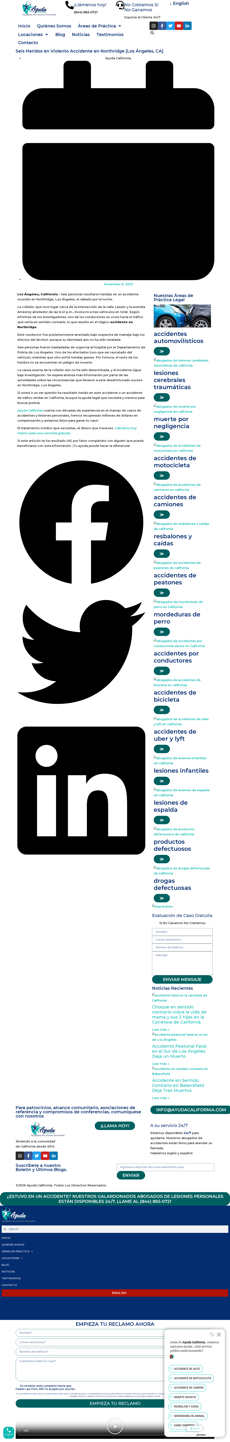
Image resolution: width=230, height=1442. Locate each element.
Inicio (24, 25)
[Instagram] (154, 26)
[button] (152, 33)
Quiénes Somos (54, 25)
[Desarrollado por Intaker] (201, 1435)
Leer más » (160, 1029)
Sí (120, 34)
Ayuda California (30, 410)
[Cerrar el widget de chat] (219, 1334)
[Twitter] (170, 26)
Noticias (81, 34)
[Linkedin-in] (187, 26)
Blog (60, 34)
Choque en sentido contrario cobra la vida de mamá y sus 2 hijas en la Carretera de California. (179, 1014)
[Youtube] (179, 26)
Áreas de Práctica (15, 1251)
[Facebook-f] (162, 26)
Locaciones (30, 34)
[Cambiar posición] (212, 1334)
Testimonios (11, 1278)
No (110, 34)
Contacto (28, 42)
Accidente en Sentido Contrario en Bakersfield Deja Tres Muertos (178, 1085)
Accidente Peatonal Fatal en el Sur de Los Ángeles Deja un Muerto (179, 1051)
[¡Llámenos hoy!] (69, 5)
